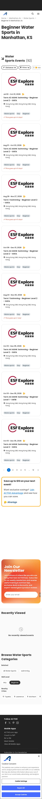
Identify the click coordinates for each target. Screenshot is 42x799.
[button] (25, 68)
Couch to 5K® (9, 735)
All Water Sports (9, 671)
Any (4, 682)
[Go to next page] (38, 470)
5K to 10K (7, 738)
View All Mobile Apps (12, 744)
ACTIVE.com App (11, 732)
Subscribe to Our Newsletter (15, 752)
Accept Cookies (21, 795)
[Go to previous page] (4, 470)
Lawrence (20, 696)
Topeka (8, 696)
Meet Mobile (9, 741)
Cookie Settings (21, 781)
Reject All (21, 788)
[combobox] (9, 68)
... (29, 470)
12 (33, 470)
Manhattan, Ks (15, 18)
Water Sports (29, 18)
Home (3, 18)
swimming (25, 671)
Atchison (32, 696)
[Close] (38, 756)
